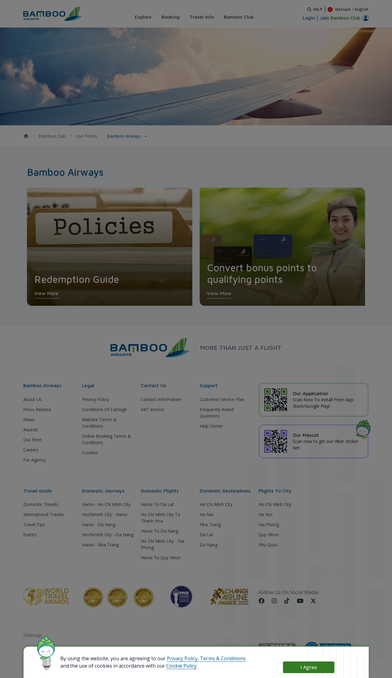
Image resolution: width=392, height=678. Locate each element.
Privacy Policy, (183, 658)
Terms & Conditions (223, 658)
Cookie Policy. (182, 665)
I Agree (308, 667)
